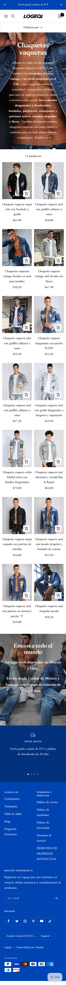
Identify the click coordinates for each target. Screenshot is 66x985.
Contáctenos (11, 799)
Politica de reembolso (43, 812)
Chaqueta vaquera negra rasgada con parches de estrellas (17, 544)
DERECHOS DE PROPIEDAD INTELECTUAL (47, 854)
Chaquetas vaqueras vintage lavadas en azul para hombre (17, 276)
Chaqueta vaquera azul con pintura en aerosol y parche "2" (17, 611)
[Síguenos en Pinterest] (33, 921)
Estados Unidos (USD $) (20, 936)
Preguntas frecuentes (10, 832)
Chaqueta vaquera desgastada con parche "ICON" (49, 343)
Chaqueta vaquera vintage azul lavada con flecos (49, 276)
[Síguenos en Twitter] (17, 921)
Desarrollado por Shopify (30, 948)
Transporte (10, 806)
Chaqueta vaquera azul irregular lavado (49, 609)
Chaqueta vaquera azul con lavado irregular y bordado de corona (49, 544)
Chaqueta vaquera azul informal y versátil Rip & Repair (49, 477)
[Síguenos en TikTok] (50, 921)
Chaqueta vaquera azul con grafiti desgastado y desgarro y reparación (48, 410)
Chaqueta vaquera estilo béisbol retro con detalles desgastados (17, 477)
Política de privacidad (43, 825)
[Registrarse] (56, 898)
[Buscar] (13, 16)
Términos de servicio (44, 838)
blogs (7, 821)
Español (45, 936)
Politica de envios (47, 802)
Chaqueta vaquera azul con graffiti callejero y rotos (49, 209)
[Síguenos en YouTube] (41, 921)
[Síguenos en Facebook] (8, 921)
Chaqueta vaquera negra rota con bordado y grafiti (17, 209)
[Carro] (60, 16)
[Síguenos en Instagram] (25, 921)
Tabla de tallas (13, 814)
